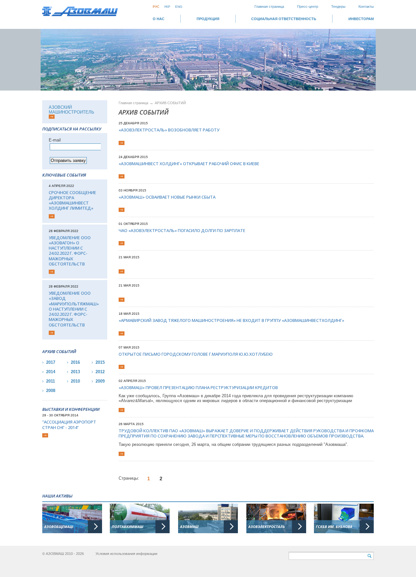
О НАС (158, 19)
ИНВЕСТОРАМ (361, 19)
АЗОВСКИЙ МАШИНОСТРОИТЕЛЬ (71, 110)
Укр (167, 6)
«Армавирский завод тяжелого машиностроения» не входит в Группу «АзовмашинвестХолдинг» (231, 320)
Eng (178, 6)
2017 (50, 362)
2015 (100, 362)
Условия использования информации (126, 554)
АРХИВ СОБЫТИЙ (170, 103)
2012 (100, 371)
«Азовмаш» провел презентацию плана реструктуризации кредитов (198, 387)
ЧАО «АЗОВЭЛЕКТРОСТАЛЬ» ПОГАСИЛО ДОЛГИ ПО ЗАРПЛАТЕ (182, 230)
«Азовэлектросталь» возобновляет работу (169, 129)
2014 (50, 371)
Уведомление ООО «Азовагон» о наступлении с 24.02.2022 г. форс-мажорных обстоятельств (70, 251)
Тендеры (338, 6)
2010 (75, 381)
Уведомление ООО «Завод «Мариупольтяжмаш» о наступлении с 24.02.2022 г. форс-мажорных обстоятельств (74, 308)
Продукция (208, 19)
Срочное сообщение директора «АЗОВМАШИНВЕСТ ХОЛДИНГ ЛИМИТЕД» (72, 200)
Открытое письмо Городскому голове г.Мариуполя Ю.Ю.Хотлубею (196, 354)
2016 (75, 362)
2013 (75, 371)
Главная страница (269, 6)
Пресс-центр (307, 6)
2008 (50, 390)
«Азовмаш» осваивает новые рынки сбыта (167, 197)
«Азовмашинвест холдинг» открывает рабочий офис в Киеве (189, 163)
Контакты (366, 6)
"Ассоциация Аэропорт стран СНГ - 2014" (69, 424)
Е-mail (55, 140)
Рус (156, 6)
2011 (50, 381)
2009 (100, 381)
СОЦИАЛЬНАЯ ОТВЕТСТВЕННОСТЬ (283, 19)
